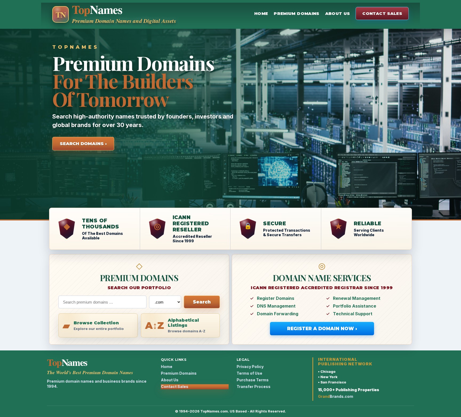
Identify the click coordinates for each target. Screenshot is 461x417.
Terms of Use (249, 373)
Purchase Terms (253, 380)
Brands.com (335, 396)
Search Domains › (83, 143)
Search (202, 302)
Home (261, 13)
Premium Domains (296, 13)
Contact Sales (382, 13)
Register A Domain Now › (322, 328)
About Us (337, 13)
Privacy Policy (250, 366)
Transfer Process (254, 386)
